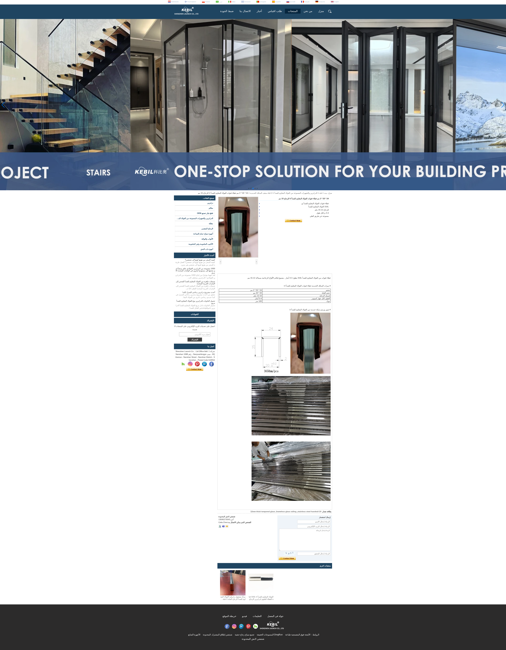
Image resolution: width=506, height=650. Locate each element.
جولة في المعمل (275, 616)
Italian (233, 2)
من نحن (308, 11)
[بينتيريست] (197, 364)
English (336, 2)
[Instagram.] (190, 364)
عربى (220, 2)
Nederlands (175, 2)
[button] (257, 188)
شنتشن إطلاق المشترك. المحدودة (217, 635)
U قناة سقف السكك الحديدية (261, 193)
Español (278, 2)
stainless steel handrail (308, 511)
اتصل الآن (194, 369)
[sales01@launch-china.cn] (226, 526)
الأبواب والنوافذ (207, 239)
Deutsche (322, 2)
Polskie (207, 2)
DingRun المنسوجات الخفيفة (270, 635)
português (263, 2)
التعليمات (257, 616)
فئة (320, 193)
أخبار (259, 11)
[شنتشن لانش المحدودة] (186, 16)
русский (292, 2)
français (307, 2)
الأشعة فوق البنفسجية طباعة (297, 635)
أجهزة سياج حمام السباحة (203, 234)
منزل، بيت (328, 193)
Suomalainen (192, 2)
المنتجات (293, 11)
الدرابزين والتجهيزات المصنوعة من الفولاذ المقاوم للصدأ (295, 193)
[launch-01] (223, 526)
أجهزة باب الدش (207, 249)
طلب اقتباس (275, 11)
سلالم (211, 208)
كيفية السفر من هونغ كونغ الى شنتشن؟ (200, 260)
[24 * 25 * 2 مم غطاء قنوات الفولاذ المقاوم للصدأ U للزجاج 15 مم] (238, 227)
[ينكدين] (204, 364)
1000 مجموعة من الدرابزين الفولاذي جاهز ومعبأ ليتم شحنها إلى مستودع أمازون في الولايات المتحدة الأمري (195, 270)
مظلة (211, 223)
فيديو (244, 616)
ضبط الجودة (227, 11)
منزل (321, 11)
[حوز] (183, 364)
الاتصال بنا (245, 11)
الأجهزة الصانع (194, 635)
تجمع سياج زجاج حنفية (244, 635)
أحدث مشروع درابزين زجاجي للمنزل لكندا (199, 292)
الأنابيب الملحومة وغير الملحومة (201, 244)
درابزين (210, 203)
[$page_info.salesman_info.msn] (219, 526)
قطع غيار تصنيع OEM (205, 213)
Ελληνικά (247, 2)
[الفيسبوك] (211, 364)
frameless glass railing (286, 511)
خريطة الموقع (229, 616)
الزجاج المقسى (207, 229)
